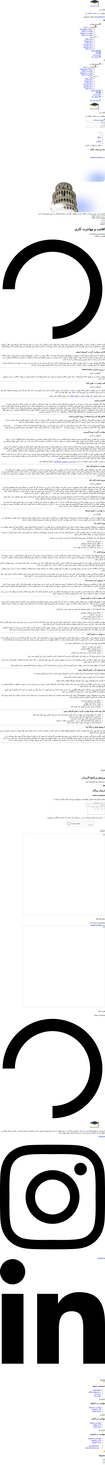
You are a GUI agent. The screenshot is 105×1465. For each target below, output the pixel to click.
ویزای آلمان (89, 43)
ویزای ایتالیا (89, 48)
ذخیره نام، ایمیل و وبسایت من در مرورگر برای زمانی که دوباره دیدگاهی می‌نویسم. (75, 817)
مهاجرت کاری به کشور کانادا (80, 396)
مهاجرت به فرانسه (86, 33)
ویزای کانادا (89, 39)
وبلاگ (99, 137)
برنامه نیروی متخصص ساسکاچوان (65, 461)
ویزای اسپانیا (88, 41)
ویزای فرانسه (88, 46)
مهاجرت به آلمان (87, 31)
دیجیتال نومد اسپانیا (86, 29)
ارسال (102, 831)
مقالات (98, 141)
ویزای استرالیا (88, 45)
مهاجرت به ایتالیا (87, 35)
